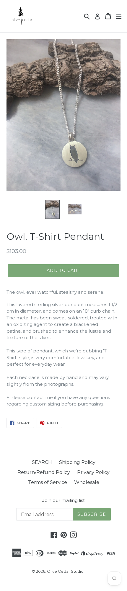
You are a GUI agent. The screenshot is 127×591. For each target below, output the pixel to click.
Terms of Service (47, 482)
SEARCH (42, 462)
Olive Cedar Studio (65, 571)
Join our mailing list (63, 500)
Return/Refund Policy (43, 472)
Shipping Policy (77, 462)
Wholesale (86, 482)
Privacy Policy (93, 472)
